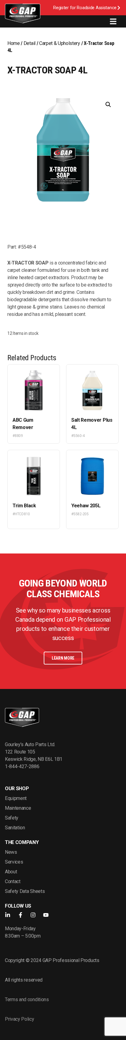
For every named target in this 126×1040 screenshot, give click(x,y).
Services (14, 862)
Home (13, 43)
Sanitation (15, 828)
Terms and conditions (27, 999)
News (11, 852)
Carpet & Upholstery (59, 43)
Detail (29, 43)
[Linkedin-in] (7, 915)
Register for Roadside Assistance (85, 7)
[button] (108, 104)
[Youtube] (46, 915)
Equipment (16, 798)
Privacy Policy (19, 1019)
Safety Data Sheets (25, 891)
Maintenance (18, 808)
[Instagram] (33, 915)
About (11, 872)
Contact (12, 881)
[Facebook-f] (20, 915)
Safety (11, 818)
